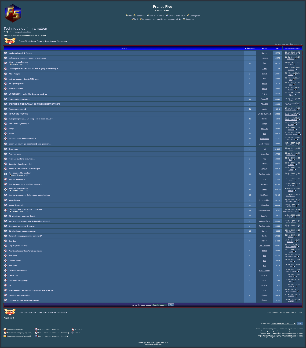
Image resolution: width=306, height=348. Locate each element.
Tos (264, 256)
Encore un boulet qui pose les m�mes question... (30, 144)
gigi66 (291, 169)
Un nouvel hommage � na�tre (22, 226)
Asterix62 (264, 99)
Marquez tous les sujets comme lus (288, 44)
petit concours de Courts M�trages (24, 79)
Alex (264, 63)
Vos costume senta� (17, 109)
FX (10, 285)
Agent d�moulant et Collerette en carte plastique (29, 195)
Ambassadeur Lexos (290, 211)
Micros (11, 134)
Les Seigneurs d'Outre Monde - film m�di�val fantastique (33, 69)
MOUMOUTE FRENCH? (18, 114)
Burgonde (18, 32)
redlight (264, 124)
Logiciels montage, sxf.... (19, 295)
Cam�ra (12, 241)
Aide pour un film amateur (20, 173)
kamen (264, 189)
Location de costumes (18, 270)
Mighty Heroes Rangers (18, 62)
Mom (264, 280)
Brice (291, 150)
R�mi (264, 69)
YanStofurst (264, 139)
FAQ (130, 16)
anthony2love (264, 221)
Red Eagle (264, 195)
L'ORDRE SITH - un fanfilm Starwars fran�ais (28, 94)
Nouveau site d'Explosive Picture (22, 139)
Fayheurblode (264, 174)
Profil (136, 19)
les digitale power (16, 84)
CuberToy (264, 216)
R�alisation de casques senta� (22, 231)
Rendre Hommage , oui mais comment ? (25, 236)
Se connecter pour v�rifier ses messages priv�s (161, 19)
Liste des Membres (156, 16)
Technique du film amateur (25, 28)
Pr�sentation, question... (19, 99)
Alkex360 (264, 104)
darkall (264, 74)
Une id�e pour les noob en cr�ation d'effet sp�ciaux (31, 290)
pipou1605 (291, 139)
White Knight (14, 74)
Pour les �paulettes (17, 179)
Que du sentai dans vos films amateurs (25, 184)
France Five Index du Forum (30, 41)
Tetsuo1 (264, 164)
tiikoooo (291, 70)
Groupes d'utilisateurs (177, 16)
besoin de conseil (16, 205)
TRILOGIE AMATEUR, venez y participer (25, 209)
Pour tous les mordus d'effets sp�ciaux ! (26, 251)
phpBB (148, 342)
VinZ (290, 281)
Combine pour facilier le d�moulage (24, 300)
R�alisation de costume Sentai (22, 216)
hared (264, 251)
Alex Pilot (27, 32)
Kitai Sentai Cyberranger (19, 124)
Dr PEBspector (290, 110)
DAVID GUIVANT (291, 54)
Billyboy (264, 169)
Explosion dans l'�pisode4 (20, 164)
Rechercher (140, 16)
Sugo (291, 100)
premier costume (16, 89)
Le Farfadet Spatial (291, 134)
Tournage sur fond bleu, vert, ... (22, 159)
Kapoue (264, 53)
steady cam (13, 275)
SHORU (264, 129)
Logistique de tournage (18, 246)
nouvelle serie (14, 200)
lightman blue (264, 200)
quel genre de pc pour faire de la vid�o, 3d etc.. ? (29, 221)
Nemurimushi (264, 270)
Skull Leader (290, 105)
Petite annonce (15, 154)
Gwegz (290, 64)
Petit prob (13, 256)
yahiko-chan (264, 154)
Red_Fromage (264, 246)
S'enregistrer (195, 16)
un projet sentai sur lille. (19, 188)
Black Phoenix (264, 144)
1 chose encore (15, 261)
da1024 (264, 275)
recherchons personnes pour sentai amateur (27, 58)
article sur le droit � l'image (20, 53)
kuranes (264, 184)
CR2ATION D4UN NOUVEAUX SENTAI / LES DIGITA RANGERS (34, 104)
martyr (11, 129)
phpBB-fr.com (158, 344)
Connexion (190, 19)
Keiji (264, 134)
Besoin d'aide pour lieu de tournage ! (24, 169)
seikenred (264, 58)
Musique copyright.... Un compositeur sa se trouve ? (31, 119)
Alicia (264, 109)
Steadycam (13, 149)
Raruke (264, 119)
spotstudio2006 (264, 210)
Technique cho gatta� (18, 280)
